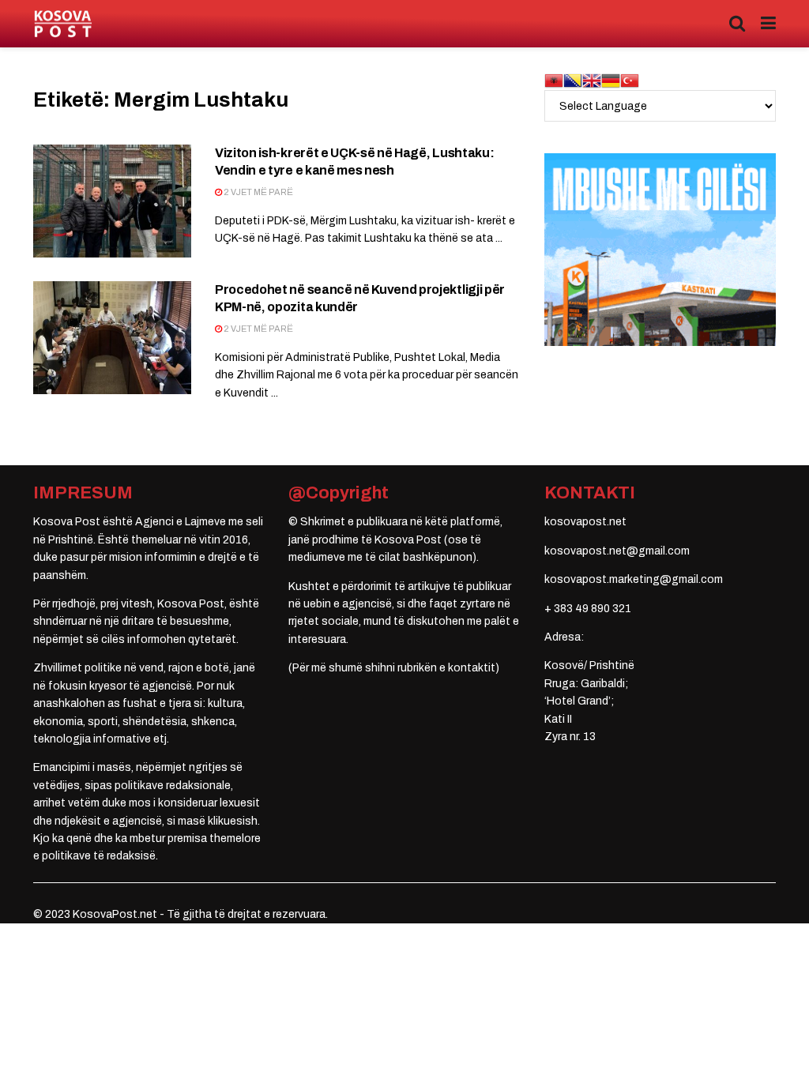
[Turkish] (629, 80)
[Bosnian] (572, 80)
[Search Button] (737, 23)
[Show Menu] (768, 23)
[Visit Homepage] (62, 24)
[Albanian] (553, 80)
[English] (591, 80)
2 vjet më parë (257, 192)
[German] (610, 80)
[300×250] (660, 249)
